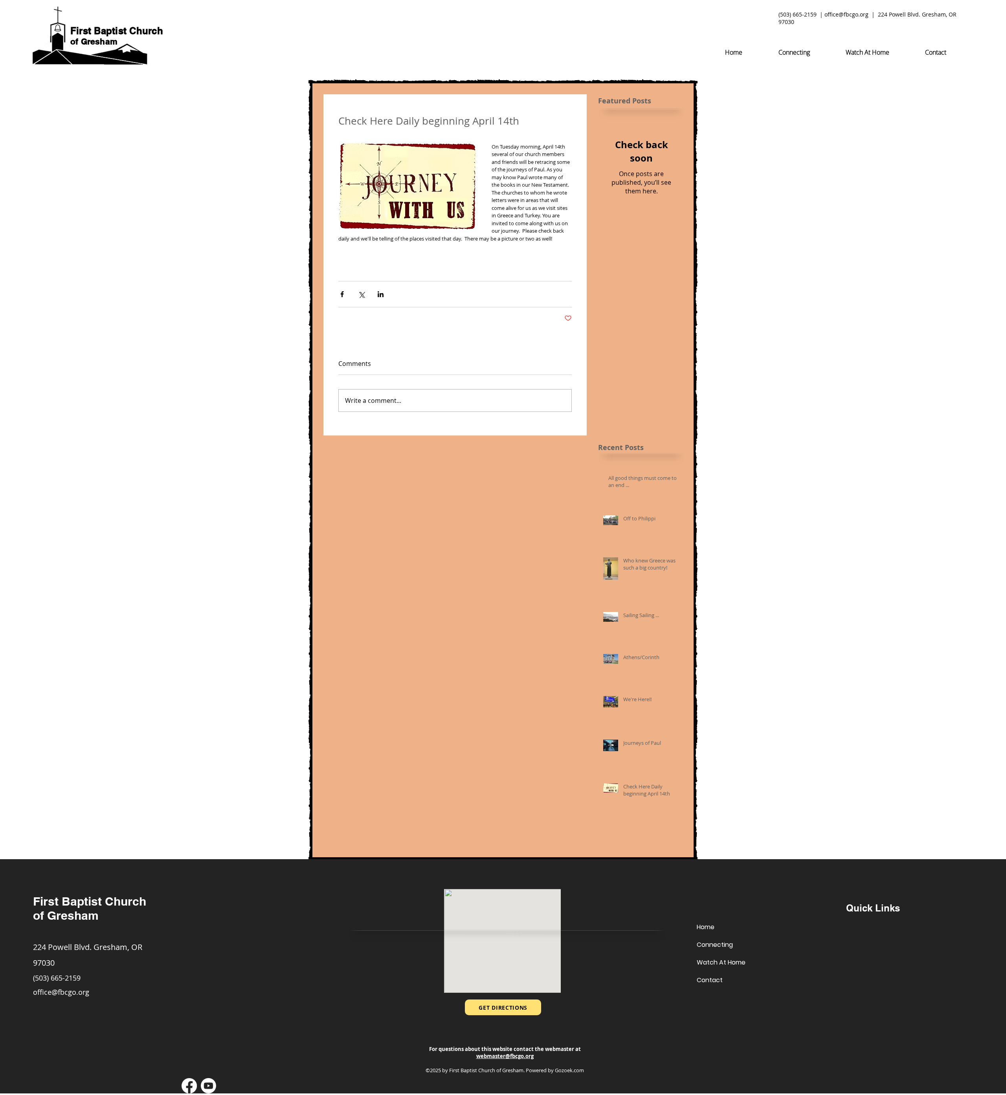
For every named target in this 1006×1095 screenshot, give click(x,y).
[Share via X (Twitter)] (361, 294)
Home (705, 926)
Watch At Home (721, 962)
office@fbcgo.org (846, 14)
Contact (710, 980)
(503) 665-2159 (797, 14)
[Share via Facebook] (342, 294)
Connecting (715, 944)
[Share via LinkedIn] (380, 294)
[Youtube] (208, 1085)
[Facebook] (189, 1085)
